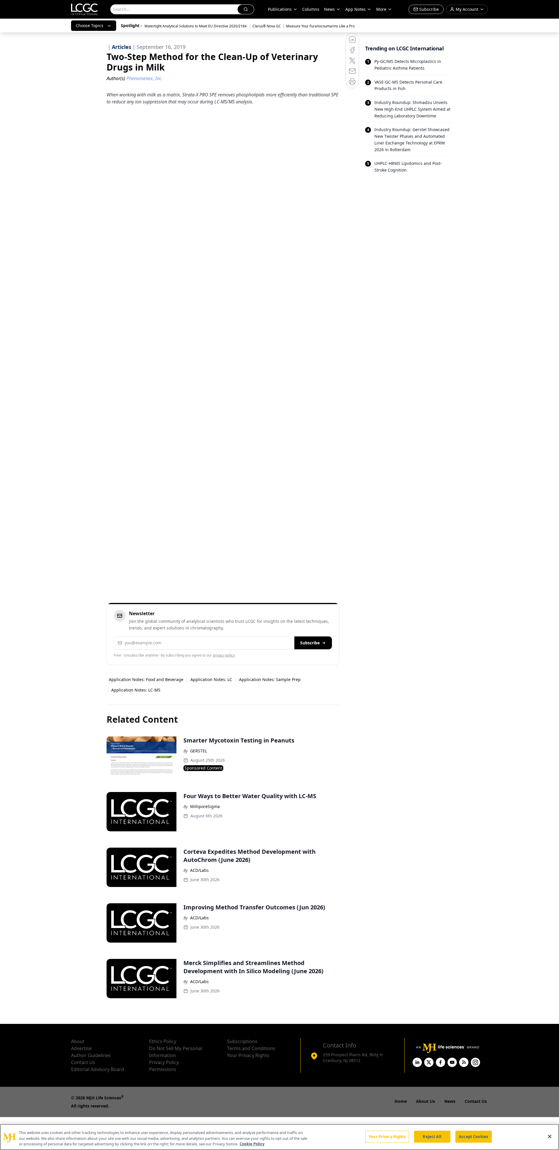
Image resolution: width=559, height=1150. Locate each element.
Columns (310, 9)
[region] (279, 1137)
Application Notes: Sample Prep (270, 679)
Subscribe (310, 642)
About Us (425, 1101)
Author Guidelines (91, 1055)
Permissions (162, 1069)
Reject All (432, 1136)
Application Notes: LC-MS (135, 690)
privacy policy (224, 655)
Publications (280, 9)
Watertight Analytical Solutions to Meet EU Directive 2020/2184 (195, 26)
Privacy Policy (164, 1062)
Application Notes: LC (211, 679)
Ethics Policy (162, 1041)
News (329, 9)
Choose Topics (89, 25)
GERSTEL (198, 751)
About (77, 1041)
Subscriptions (242, 1041)
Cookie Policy (252, 1144)
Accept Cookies (473, 1136)
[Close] (549, 1136)
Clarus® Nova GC (266, 26)
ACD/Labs (199, 870)
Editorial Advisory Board (97, 1069)
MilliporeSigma (205, 806)
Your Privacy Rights (248, 1055)
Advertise (81, 1048)
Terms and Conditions (251, 1048)
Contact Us (83, 1062)
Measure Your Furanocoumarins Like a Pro (320, 26)
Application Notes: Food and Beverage (146, 679)
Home (401, 1101)
